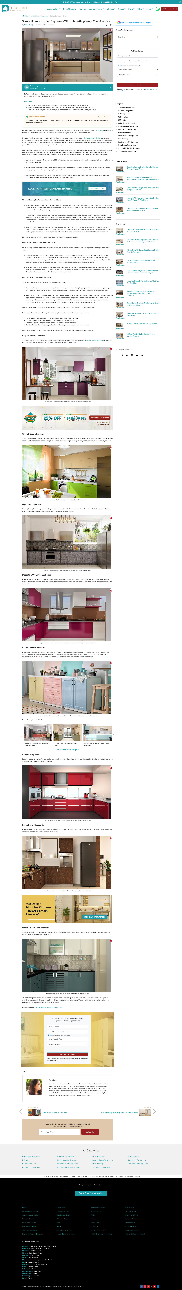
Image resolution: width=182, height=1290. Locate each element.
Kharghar (38, 1260)
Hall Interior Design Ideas (127, 129)
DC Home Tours (123, 117)
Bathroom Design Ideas (126, 107)
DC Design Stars (124, 114)
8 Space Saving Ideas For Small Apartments (142, 324)
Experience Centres (131, 1215)
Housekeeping (123, 139)
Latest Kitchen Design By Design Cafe (49, 1007)
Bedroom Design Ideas (126, 111)
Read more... (120, 171)
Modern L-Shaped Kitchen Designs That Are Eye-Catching (143, 282)
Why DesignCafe (96, 1211)
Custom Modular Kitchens (31, 1215)
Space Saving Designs (98, 1207)
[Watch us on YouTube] (154, 1286)
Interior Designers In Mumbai (135, 1234)
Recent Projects (69, 9)
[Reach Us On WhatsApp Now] (158, 10)
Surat (24, 1278)
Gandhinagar (26, 1276)
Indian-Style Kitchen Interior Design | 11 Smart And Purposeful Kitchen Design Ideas (143, 178)
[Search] (157, 36)
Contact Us (94, 1226)
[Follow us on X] (132, 355)
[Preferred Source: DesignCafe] (134, 22)
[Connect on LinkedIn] (158, 1286)
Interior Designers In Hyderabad (101, 1234)
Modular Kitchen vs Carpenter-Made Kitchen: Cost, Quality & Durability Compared (140, 293)
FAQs (93, 1215)
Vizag (24, 1257)
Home (24, 1207)
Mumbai (25, 1260)
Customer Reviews (131, 1219)
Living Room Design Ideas (127, 145)
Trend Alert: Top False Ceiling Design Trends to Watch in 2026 (143, 230)
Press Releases (130, 1223)
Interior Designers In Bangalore (32, 1234)
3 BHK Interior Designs (98, 1230)
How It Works (130, 1207)
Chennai (25, 1251)
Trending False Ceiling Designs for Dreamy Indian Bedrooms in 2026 (142, 209)
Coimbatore (26, 1255)
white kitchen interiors (95, 340)
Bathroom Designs (63, 1219)
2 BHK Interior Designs (64, 1230)
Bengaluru (25, 1246)
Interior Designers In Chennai (66, 1234)
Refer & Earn (95, 1223)
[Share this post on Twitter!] (106, 25)
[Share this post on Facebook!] (102, 25)
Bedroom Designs (28, 1219)
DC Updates (122, 120)
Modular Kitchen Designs (30, 1211)
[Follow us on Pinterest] (148, 1286)
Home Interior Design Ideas (128, 136)
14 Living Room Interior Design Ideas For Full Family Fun (142, 261)
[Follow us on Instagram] (145, 1286)
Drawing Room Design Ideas (128, 126)
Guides (121, 9)
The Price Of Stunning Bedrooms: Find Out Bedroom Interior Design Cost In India (142, 241)
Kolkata (25, 1269)
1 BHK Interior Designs (29, 1230)
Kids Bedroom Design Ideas (128, 142)
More (149, 9)
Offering (110, 9)
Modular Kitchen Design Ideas (39, 16)
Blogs (130, 9)
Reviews (82, 9)
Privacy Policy (67, 1286)
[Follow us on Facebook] (141, 1286)
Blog (26, 16)
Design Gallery (53, 9)
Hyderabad (26, 1248)
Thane (32, 1260)
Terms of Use (78, 1286)
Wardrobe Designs (63, 1211)
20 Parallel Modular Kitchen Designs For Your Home (141, 314)
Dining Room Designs (29, 1226)
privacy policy (150, 89)
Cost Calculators (95, 9)
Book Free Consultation (67, 1054)
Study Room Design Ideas (127, 151)
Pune (24, 1262)
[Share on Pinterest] (111, 25)
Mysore (25, 1253)
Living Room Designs (29, 1223)
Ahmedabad (26, 1273)
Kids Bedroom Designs (64, 1215)
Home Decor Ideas (124, 132)
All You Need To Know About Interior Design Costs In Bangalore (143, 251)
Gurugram (25, 1264)
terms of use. (121, 91)
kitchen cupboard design (92, 138)
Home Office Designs (132, 1230)
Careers (93, 1219)
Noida (24, 1266)
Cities (139, 9)
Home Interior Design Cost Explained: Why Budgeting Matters (142, 189)
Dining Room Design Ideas (127, 123)
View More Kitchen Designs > (67, 750)
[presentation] (21, 735)
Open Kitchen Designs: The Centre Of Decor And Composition (143, 304)
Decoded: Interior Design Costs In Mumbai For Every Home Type (142, 168)
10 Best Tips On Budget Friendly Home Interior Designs (141, 335)
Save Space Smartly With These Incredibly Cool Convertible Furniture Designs (142, 272)
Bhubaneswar (27, 1271)
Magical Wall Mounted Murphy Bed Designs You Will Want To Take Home (143, 199)
